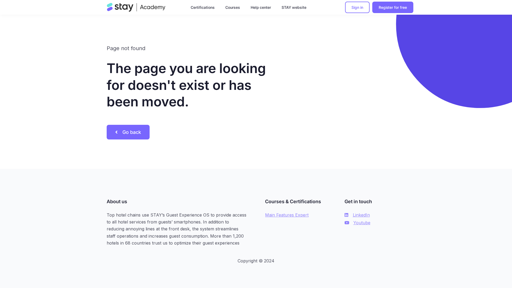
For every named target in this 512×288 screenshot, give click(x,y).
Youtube (361, 222)
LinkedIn (361, 215)
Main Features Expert (287, 215)
